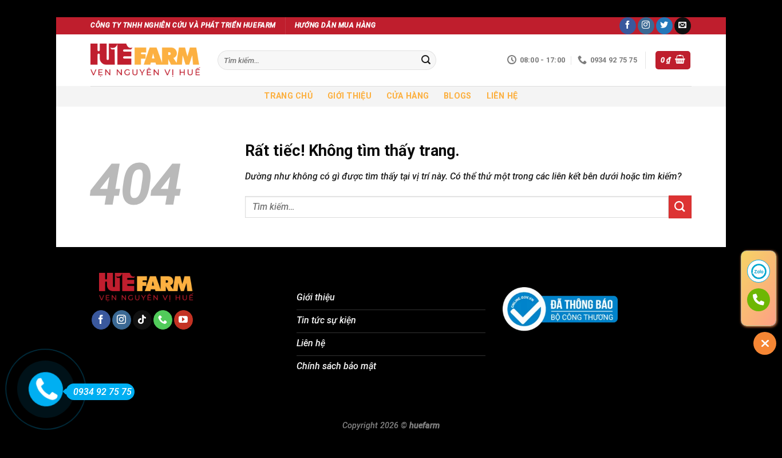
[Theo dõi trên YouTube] (183, 320)
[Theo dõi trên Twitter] (664, 25)
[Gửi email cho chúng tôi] (682, 25)
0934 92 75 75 (102, 391)
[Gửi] (426, 60)
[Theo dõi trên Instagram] (646, 25)
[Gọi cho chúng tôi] (162, 320)
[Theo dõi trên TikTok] (142, 320)
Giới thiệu (349, 96)
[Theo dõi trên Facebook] (627, 25)
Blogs (457, 96)
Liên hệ (502, 96)
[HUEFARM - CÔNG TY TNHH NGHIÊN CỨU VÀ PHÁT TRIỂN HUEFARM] (145, 60)
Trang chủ (288, 96)
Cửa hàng (407, 96)
